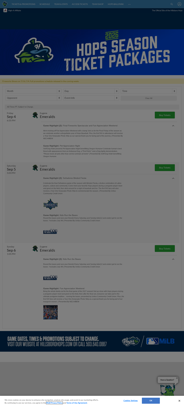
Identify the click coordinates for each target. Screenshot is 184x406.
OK (151, 400)
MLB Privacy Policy (54, 403)
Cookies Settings (130, 400)
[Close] (179, 401)
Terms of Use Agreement (76, 403)
